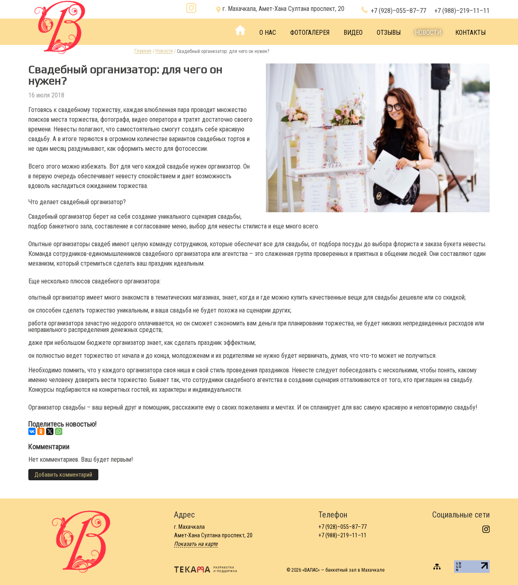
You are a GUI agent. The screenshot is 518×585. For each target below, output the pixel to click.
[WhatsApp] (58, 431)
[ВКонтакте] (32, 431)
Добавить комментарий (63, 474)
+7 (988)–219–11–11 (462, 11)
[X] (49, 431)
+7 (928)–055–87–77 (398, 11)
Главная (142, 51)
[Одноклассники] (41, 431)
